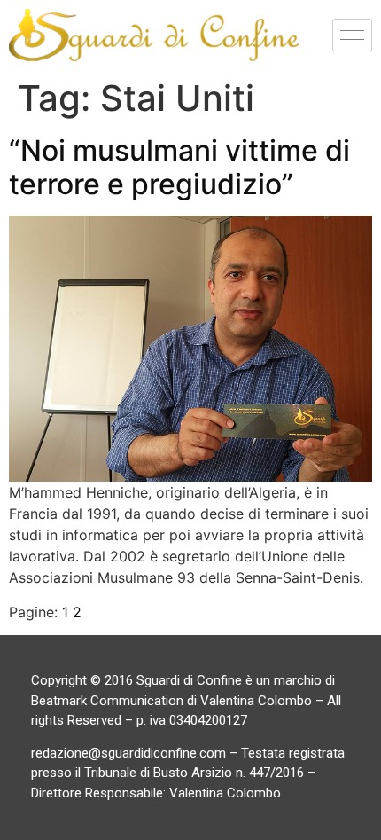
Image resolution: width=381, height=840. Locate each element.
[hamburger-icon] (352, 35)
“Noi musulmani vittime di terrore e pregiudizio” (179, 167)
